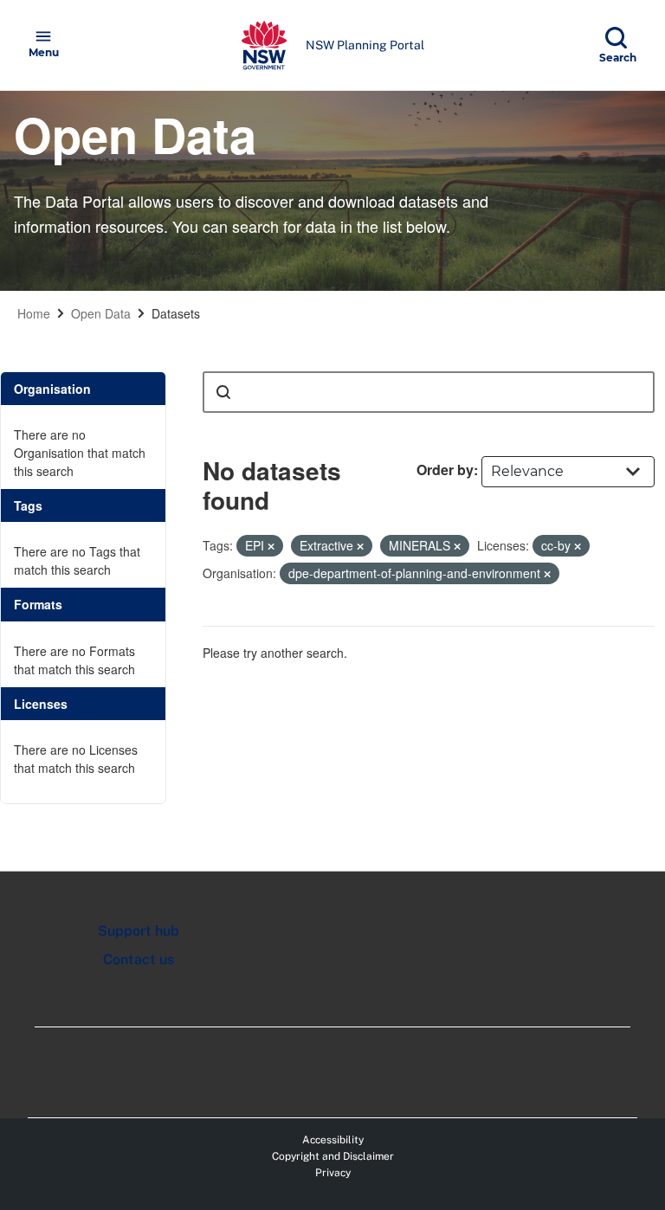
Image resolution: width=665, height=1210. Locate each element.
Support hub (138, 931)
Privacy (333, 1173)
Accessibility (333, 1140)
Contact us (138, 959)
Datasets (176, 313)
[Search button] (223, 392)
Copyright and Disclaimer (333, 1156)
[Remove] (271, 546)
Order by (445, 469)
